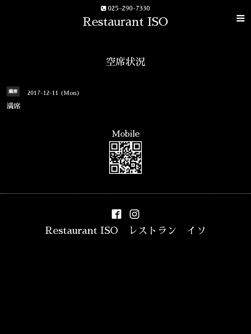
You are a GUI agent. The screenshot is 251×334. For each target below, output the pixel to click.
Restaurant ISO (125, 22)
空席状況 (125, 62)
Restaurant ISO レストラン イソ (125, 230)
